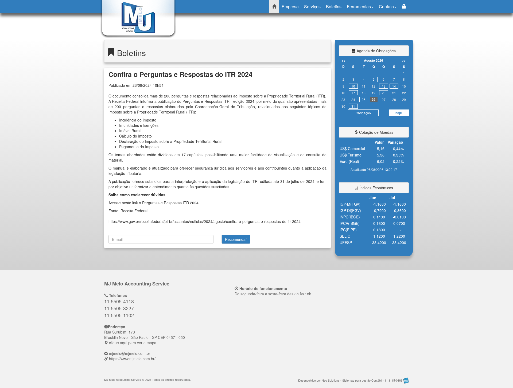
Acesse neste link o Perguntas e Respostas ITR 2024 (153, 202)
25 (364, 99)
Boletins (333, 6)
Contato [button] (386, 6)
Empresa (290, 6)
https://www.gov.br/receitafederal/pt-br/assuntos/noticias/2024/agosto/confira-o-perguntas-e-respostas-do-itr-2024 (204, 221)
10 (353, 86)
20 (384, 93)
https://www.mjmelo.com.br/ (132, 358)
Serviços (312, 6)
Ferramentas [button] (359, 6)
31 (353, 106)
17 (353, 93)
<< (343, 60)
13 (384, 86)
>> (404, 60)
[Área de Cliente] (404, 6)
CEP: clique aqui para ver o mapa (144, 337)
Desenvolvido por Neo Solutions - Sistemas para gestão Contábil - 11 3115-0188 (350, 380)
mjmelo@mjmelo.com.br (129, 353)
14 (394, 86)
